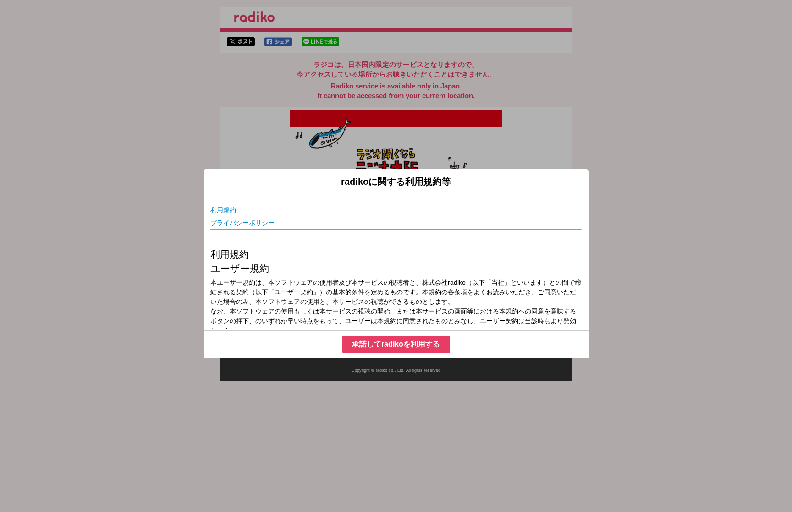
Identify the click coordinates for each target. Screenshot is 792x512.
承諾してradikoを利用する (396, 344)
